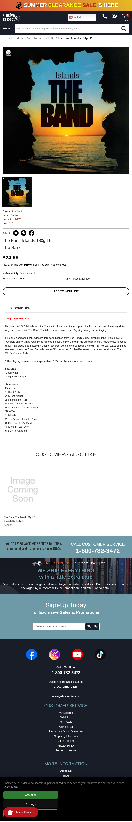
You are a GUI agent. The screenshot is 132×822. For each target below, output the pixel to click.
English (77, 17)
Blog (66, 775)
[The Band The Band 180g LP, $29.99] (23, 489)
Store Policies (66, 740)
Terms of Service (66, 750)
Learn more (10, 786)
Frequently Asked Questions (66, 731)
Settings (31, 804)
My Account (66, 712)
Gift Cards (66, 722)
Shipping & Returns (66, 736)
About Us (66, 770)
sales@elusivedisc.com (65, 696)
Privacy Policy (66, 745)
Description (20, 308)
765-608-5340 (65, 687)
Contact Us (66, 726)
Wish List (66, 717)
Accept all (30, 794)
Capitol (14, 215)
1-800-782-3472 (98, 550)
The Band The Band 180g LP (19, 517)
